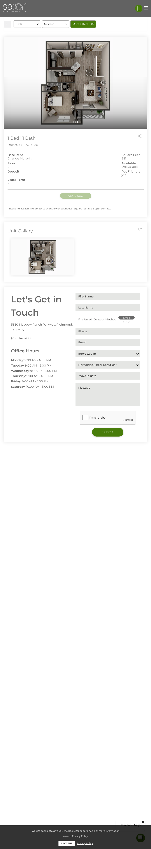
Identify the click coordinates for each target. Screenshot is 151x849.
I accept (66, 843)
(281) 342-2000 (21, 338)
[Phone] (138, 8)
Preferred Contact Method (97, 319)
